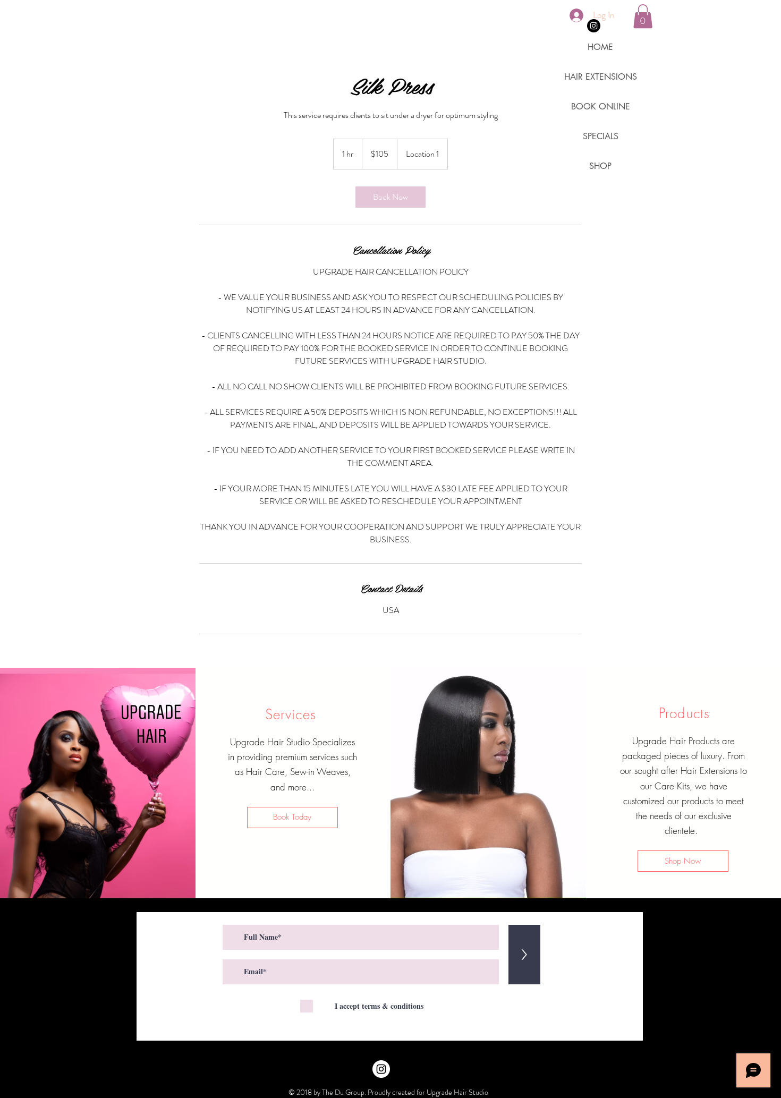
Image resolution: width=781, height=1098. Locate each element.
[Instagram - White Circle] (381, 1069)
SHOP (600, 166)
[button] (643, 16)
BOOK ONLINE (600, 106)
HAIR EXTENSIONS (600, 76)
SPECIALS (600, 136)
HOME (600, 47)
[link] (390, 197)
